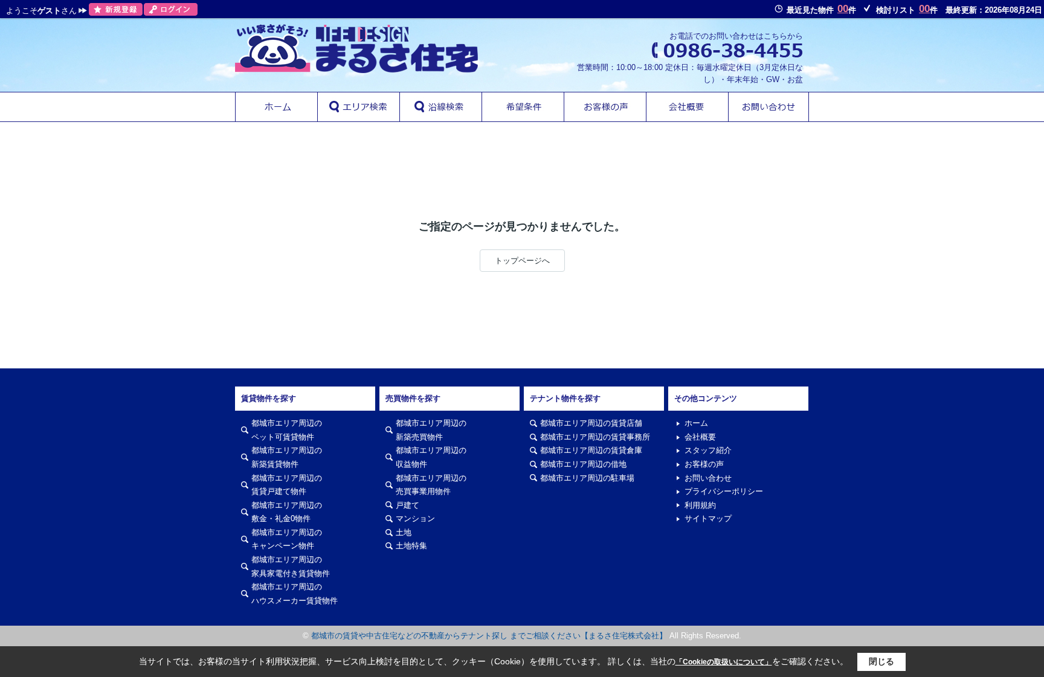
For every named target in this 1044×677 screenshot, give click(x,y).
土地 (403, 532)
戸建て (407, 505)
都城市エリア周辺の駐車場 (587, 478)
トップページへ (522, 260)
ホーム (696, 423)
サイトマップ (708, 518)
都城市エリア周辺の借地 (583, 464)
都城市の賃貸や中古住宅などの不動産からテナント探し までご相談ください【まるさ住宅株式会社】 (489, 635)
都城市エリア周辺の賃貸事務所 (595, 436)
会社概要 (700, 436)
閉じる (881, 661)
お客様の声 (704, 464)
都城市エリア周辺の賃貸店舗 (591, 423)
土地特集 (411, 545)
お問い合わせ (708, 478)
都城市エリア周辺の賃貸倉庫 (591, 450)
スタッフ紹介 (708, 450)
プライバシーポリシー (724, 491)
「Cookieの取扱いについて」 (723, 662)
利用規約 (700, 505)
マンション (415, 518)
